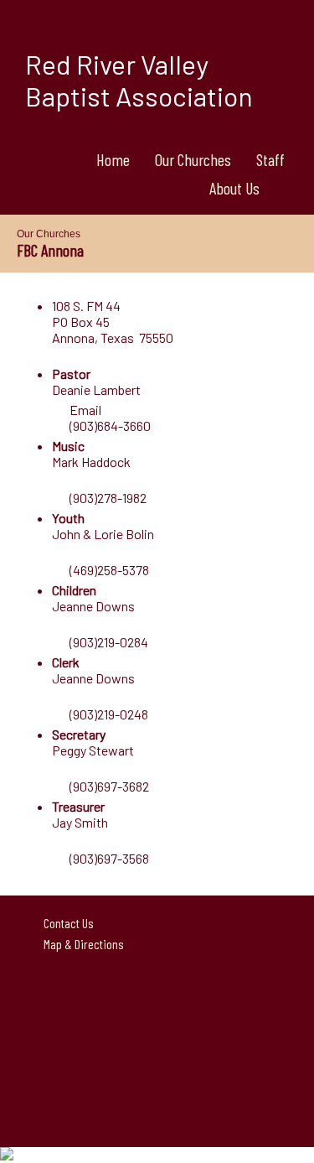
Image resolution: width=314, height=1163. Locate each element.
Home (113, 159)
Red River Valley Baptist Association (139, 80)
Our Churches (193, 159)
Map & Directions (81, 944)
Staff (270, 159)
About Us (234, 188)
